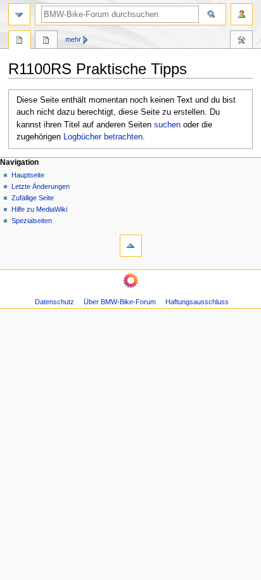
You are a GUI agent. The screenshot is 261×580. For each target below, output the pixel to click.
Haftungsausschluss (197, 302)
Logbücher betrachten (103, 136)
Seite (19, 41)
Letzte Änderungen (40, 186)
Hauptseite (27, 175)
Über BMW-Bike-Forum (120, 302)
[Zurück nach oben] (131, 246)
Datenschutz (54, 302)
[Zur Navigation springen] (19, 14)
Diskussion (46, 41)
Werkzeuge (241, 41)
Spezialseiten (31, 220)
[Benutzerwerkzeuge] (242, 14)
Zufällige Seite (32, 198)
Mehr (73, 39)
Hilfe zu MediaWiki (39, 209)
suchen (167, 124)
